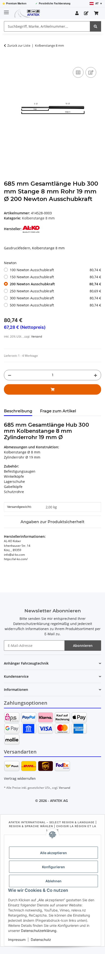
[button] (77, 13)
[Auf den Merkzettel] (90, 72)
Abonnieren (83, 645)
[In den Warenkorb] (8, 60)
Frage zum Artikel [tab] (58, 411)
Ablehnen (53, 881)
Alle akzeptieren (53, 853)
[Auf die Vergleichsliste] (78, 72)
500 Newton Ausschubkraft (55, 305)
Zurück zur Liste (18, 45)
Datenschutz (41, 939)
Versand (36, 336)
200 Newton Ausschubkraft (55, 284)
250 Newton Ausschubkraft (55, 291)
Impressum (17, 939)
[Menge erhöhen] (95, 375)
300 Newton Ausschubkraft (55, 298)
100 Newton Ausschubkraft (55, 270)
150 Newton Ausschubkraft (55, 277)
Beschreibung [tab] (18, 411)
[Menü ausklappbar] (6, 10)
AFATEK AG (59, 800)
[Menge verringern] (9, 375)
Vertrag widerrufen (20, 778)
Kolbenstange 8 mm (38, 218)
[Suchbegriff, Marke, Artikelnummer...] (95, 26)
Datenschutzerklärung (38, 930)
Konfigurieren (53, 867)
